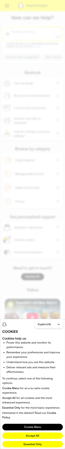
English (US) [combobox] (44, 324)
